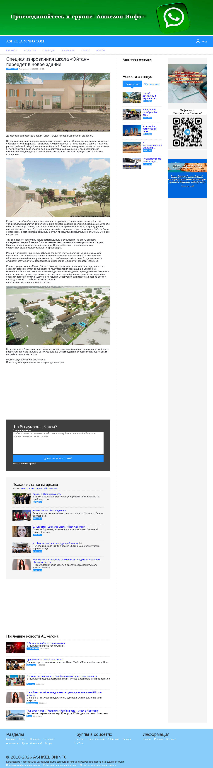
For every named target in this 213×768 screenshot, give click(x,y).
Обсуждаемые (152, 84)
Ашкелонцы (12, 743)
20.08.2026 (37, 570)
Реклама (158, 739)
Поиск (85, 50)
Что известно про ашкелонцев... (152, 160)
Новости (30, 50)
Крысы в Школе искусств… (47, 494)
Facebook (80, 739)
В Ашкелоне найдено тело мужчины (46, 643)
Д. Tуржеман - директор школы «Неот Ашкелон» (59, 526)
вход (204, 41)
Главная (11, 50)
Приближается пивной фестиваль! (45, 659)
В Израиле (68, 50)
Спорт (29, 716)
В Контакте (113, 739)
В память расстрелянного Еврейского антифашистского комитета (62, 676)
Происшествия (33, 648)
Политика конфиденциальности (23, 765)
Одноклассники (96, 739)
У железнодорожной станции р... (152, 145)
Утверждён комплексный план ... (150, 129)
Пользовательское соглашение (60, 765)
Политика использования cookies (98, 765)
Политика (30, 684)
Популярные (132, 84)
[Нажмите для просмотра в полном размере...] (58, 216)
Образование (12, 69)
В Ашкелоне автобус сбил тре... (150, 112)
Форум (100, 50)
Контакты (171, 739)
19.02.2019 (37, 502)
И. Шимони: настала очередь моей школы (55, 543)
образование (51, 488)
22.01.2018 (37, 518)
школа (23, 488)
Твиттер (126, 739)
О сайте (147, 739)
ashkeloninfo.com (25, 41)
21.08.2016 (37, 535)
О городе (49, 50)
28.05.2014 (37, 551)
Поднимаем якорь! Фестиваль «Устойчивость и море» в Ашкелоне (62, 710)
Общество (31, 665)
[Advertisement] (58, 391)
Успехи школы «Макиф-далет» (49, 510)
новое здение (36, 488)
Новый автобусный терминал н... (150, 96)
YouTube (79, 743)
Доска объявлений (32, 743)
